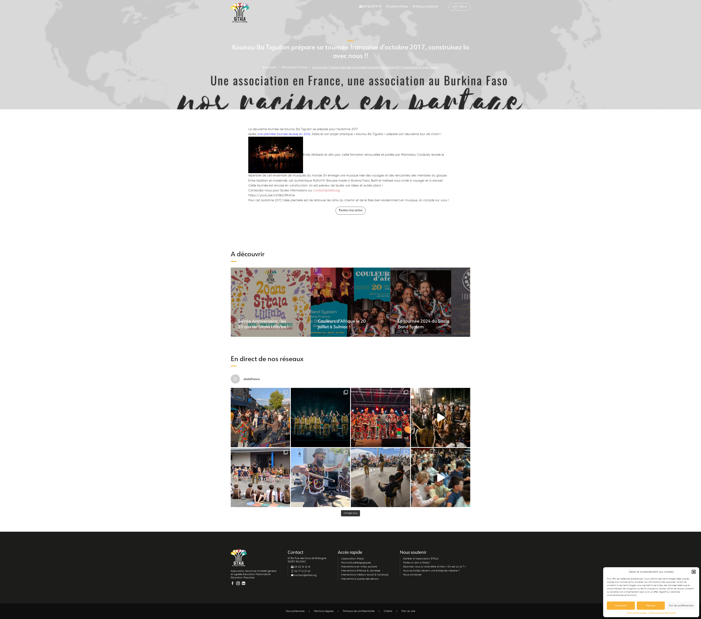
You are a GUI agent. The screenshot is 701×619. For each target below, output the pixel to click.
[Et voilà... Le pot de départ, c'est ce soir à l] (320, 417)
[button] (694, 572)
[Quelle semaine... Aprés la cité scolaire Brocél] (380, 477)
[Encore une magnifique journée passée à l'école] (260, 477)
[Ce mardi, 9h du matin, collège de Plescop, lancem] (440, 477)
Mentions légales (324, 611)
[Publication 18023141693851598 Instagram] (440, 417)
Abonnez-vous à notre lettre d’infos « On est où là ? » (434, 566)
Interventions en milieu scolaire (359, 566)
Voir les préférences (681, 605)
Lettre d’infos (398, 6)
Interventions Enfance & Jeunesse (360, 570)
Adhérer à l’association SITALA (420, 558)
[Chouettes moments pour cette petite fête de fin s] (260, 417)
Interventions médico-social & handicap (364, 574)
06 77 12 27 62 (302, 571)
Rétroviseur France (294, 67)
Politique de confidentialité (662, 613)
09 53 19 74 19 (371, 6)
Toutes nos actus (351, 210)
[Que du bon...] (380, 417)
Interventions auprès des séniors (359, 579)
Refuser (651, 605)
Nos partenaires (295, 611)
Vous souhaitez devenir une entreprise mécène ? (431, 570)
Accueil (271, 67)
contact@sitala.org (326, 190)
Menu (463, 6)
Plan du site (408, 611)
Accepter (621, 605)
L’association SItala (352, 558)
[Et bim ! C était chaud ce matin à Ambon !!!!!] (320, 477)
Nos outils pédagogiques (356, 562)
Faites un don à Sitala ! (416, 562)
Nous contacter (427, 6)
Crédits (388, 611)
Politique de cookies (637, 613)
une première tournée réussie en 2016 (283, 134)
